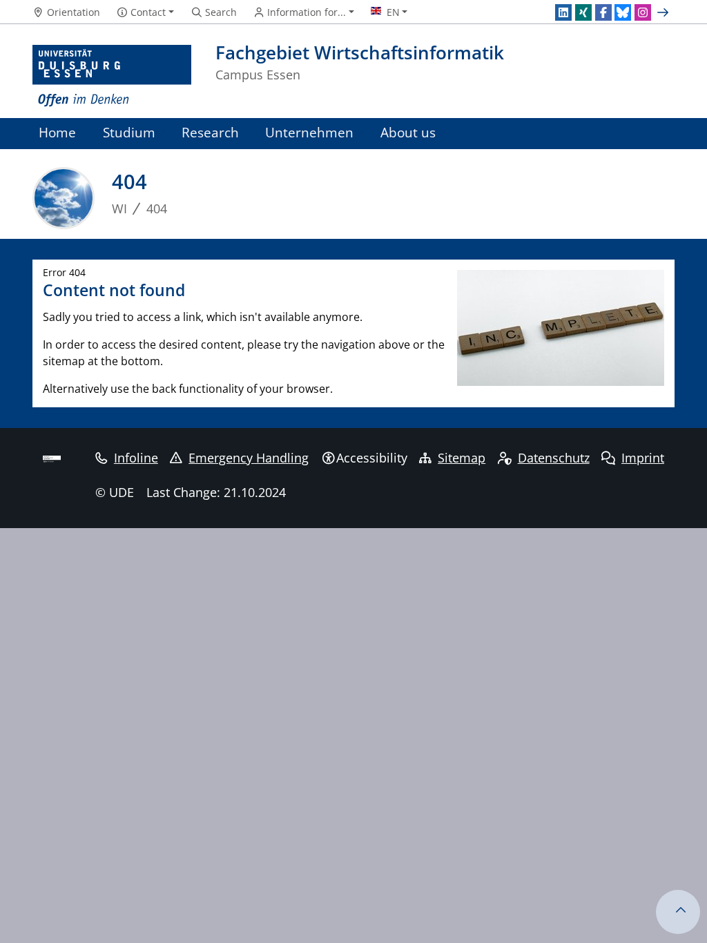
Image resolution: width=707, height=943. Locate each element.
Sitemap (461, 457)
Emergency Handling (248, 457)
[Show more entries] (665, 12)
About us (408, 132)
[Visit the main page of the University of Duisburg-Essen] (111, 76)
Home (57, 132)
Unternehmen (309, 132)
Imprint (642, 457)
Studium (129, 132)
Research (210, 132)
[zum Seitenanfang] (678, 912)
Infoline (136, 457)
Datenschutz (554, 457)
